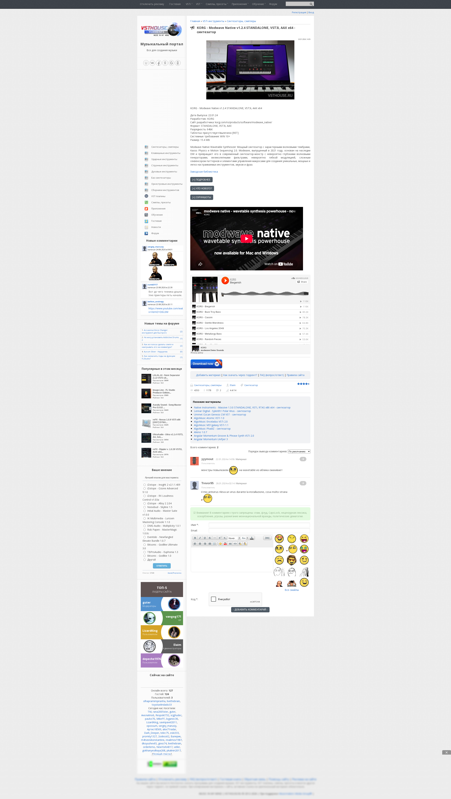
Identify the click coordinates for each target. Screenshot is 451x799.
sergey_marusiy (167, 725)
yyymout (207, 459)
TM (150, 711)
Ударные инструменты (164, 159)
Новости (156, 227)
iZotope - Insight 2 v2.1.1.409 (163, 484)
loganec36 (172, 718)
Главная (195, 21)
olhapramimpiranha (154, 701)
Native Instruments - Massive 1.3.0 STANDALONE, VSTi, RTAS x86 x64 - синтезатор (242, 407)
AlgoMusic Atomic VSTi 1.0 (209, 418)
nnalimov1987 (174, 740)
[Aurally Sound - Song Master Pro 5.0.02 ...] (146, 412)
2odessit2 (163, 736)
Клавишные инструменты (165, 153)
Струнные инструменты (164, 165)
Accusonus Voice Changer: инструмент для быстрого (155, 331)
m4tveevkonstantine (152, 740)
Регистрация (299, 12)
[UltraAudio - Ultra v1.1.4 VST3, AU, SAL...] (146, 441)
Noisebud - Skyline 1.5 (159, 507)
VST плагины (158, 196)
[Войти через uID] (146, 63)
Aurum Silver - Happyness (155, 351)
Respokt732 (162, 715)
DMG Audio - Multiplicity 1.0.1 (164, 525)
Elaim (233, 385)
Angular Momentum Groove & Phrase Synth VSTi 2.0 (224, 435)
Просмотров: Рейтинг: (166, 379)
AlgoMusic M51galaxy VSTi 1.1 (211, 425)
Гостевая (156, 220)
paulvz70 (150, 718)
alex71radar (169, 729)
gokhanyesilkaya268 (153, 750)
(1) (181, 338)
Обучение (157, 214)
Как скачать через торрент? (240, 375)
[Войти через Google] (171, 63)
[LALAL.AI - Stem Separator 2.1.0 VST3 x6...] (146, 382)
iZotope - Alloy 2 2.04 (159, 503)
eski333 (174, 732)
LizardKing (152, 722)
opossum (152, 725)
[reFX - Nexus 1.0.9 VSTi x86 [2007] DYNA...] (146, 427)
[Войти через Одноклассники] (178, 63)
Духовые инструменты (164, 171)
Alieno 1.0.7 (200, 432)
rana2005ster (160, 711)
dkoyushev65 (149, 743)
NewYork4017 (164, 747)
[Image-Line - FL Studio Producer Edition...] (146, 397)
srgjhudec (176, 715)
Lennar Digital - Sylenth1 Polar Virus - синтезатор (222, 411)
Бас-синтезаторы (161, 177)
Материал (241, 459)
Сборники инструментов (165, 190)
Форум (155, 233)
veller (177, 747)
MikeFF (160, 718)
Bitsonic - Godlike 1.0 (159, 555)
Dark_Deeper (151, 732)
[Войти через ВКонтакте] (152, 63)
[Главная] (162, 36)
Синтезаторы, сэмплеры (241, 21)
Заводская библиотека (204, 171)
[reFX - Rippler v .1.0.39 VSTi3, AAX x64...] (146, 456)
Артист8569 (154, 729)
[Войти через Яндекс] (165, 63)
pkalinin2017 (174, 750)
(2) (181, 331)
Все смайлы (292, 590)
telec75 (164, 732)
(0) (181, 351)
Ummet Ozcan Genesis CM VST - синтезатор (220, 414)
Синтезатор (251, 385)
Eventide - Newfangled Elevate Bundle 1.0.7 (158, 538)
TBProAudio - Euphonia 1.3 (162, 552)
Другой (151, 559)
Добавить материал (208, 375)
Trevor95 (207, 483)
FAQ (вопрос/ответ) (272, 375)
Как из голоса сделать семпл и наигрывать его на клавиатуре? (157, 345)
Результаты (177, 573)
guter (172, 711)
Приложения (158, 208)
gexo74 (162, 743)
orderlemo (149, 747)
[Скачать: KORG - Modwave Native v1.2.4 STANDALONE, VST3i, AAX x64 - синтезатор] (206, 364)
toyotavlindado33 (162, 704)
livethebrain (173, 701)
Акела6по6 (147, 715)
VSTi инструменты (213, 21)
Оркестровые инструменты (167, 183)
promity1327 (149, 736)
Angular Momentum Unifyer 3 (211, 439)
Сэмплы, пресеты (161, 202)
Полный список (162, 754)
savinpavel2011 (168, 722)
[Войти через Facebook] (159, 63)
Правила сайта (295, 375)
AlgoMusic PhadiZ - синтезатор (212, 428)
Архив (170, 573)
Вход (311, 12)
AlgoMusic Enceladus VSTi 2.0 (211, 421)
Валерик (176, 736)
